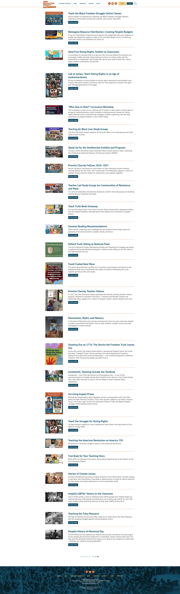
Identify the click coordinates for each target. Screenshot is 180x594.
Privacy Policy (90, 589)
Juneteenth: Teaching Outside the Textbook (91, 371)
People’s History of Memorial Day (86, 531)
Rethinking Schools (89, 580)
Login (130, 3)
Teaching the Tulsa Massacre (83, 513)
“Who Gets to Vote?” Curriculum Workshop (91, 107)
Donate (104, 576)
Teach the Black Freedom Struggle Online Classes (94, 13)
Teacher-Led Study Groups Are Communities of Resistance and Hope (99, 187)
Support (91, 3)
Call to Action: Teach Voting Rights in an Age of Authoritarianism (93, 75)
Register (120, 576)
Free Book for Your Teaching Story (86, 456)
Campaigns (83, 3)
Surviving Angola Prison (81, 394)
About (98, 3)
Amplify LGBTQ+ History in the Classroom (90, 493)
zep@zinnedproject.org (91, 583)
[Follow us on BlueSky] (90, 572)
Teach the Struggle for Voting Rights (88, 421)
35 (93, 556)
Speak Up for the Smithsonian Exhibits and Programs (97, 147)
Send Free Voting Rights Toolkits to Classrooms (93, 51)
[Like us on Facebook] (87, 572)
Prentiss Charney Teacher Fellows (86, 291)
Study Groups (88, 129)
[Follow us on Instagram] (93, 572)
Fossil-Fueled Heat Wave (81, 264)
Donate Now (122, 3)
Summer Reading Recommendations (87, 226)
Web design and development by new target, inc (90, 587)
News (75, 3)
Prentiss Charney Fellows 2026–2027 (88, 165)
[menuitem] (65, 3)
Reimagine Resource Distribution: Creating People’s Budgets (100, 31)
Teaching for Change (104, 580)
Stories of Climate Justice (82, 473)
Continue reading (73, 22)
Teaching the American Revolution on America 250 (95, 440)
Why (66, 576)
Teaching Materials (65, 3)
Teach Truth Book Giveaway (83, 206)
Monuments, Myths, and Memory (86, 318)
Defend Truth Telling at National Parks (89, 244)
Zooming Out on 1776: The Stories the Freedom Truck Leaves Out (101, 346)
